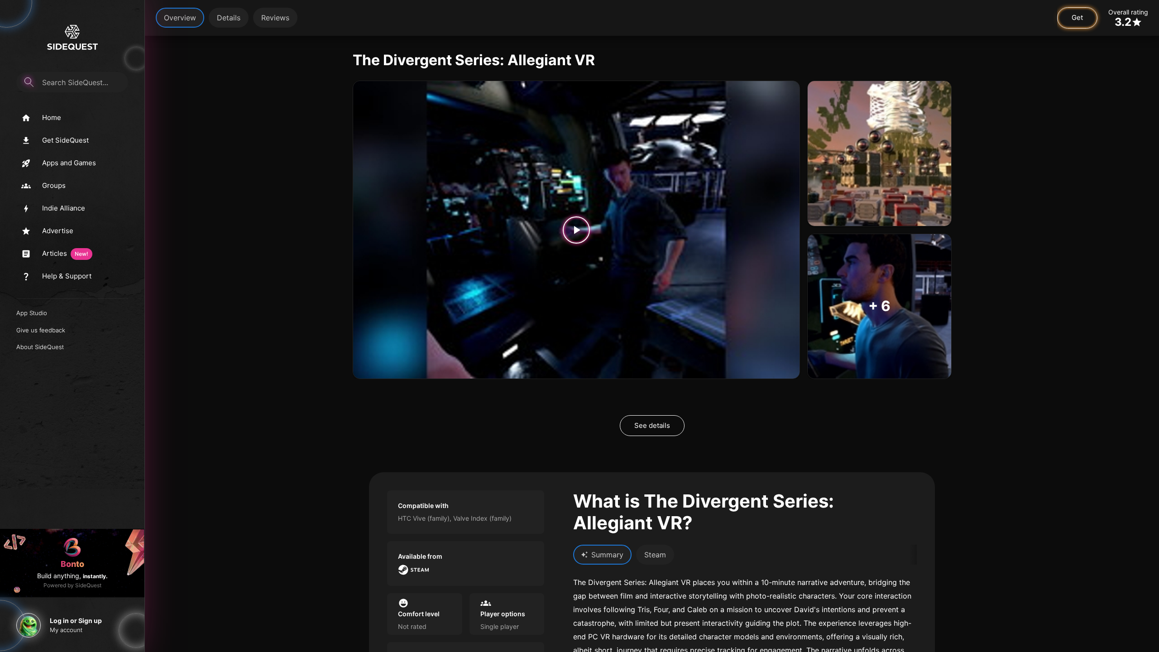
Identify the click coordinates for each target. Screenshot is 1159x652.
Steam (655, 554)
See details (652, 425)
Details (228, 17)
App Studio (31, 312)
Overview (180, 17)
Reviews (275, 17)
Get (1077, 17)
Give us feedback (40, 330)
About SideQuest (40, 346)
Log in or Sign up (76, 620)
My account (66, 629)
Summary (607, 554)
